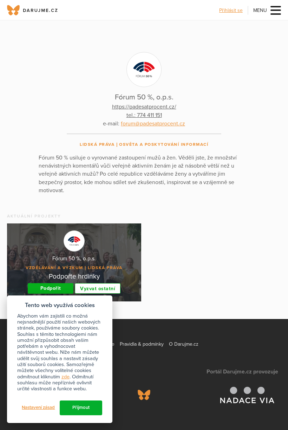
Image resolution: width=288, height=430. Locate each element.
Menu (260, 10)
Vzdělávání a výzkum (54, 267)
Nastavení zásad (38, 407)
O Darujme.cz (183, 344)
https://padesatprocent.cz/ (144, 106)
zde (65, 377)
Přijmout (81, 407)
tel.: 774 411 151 (144, 115)
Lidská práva (97, 144)
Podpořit (50, 288)
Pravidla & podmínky (142, 344)
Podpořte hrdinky (74, 276)
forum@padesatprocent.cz (153, 123)
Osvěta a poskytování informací (163, 144)
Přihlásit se (231, 10)
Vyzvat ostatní (97, 289)
